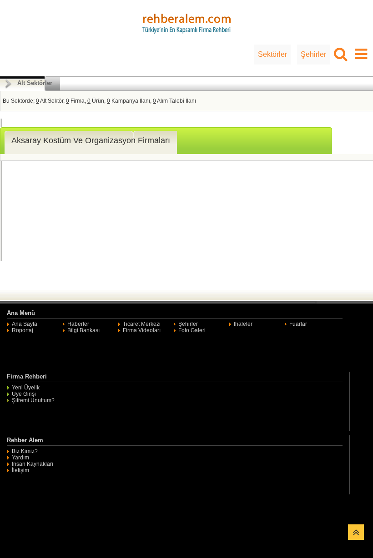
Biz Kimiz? (25, 451)
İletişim (20, 470)
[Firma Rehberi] (186, 22)
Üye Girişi (24, 394)
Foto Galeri (192, 330)
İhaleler (243, 324)
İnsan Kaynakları (32, 464)
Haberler (78, 324)
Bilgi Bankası (83, 330)
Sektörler (272, 54)
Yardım (20, 457)
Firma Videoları (142, 330)
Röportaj (22, 330)
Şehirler (313, 54)
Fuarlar (298, 324)
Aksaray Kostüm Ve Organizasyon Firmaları (90, 140)
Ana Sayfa (24, 324)
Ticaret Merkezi (142, 324)
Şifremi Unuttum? (33, 400)
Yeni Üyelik (26, 387)
